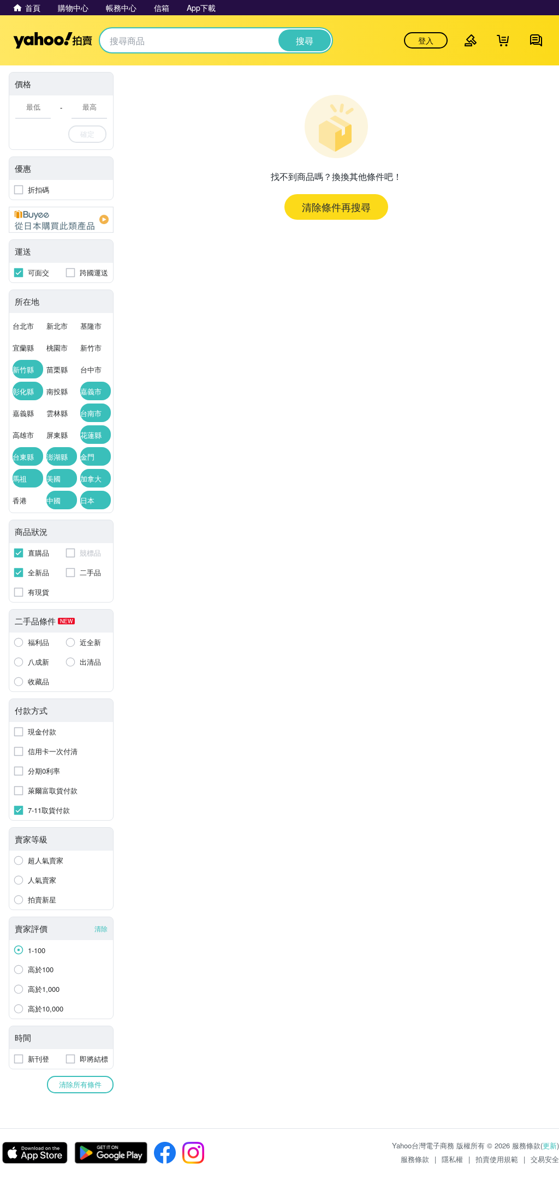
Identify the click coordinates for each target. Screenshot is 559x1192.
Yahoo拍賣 (52, 40)
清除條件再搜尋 (336, 207)
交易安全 (545, 1159)
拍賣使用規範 (496, 1159)
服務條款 (415, 1159)
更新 (550, 1145)
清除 (101, 928)
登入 (425, 40)
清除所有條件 (80, 1084)
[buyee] (61, 220)
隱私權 (452, 1159)
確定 (87, 134)
